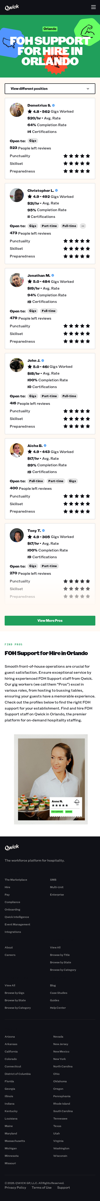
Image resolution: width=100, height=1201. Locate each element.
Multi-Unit (56, 887)
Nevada (58, 1036)
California (11, 1051)
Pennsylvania (61, 1096)
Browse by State (60, 962)
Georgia (10, 1088)
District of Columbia (18, 1074)
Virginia (58, 1141)
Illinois (9, 1096)
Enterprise (57, 894)
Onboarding (12, 909)
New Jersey (60, 1044)
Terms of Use (42, 1187)
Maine (9, 1126)
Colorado (11, 1059)
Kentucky (11, 1111)
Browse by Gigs (14, 993)
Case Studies (58, 993)
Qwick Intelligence (17, 917)
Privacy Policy (15, 1187)
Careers (10, 955)
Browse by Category (63, 969)
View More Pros (50, 620)
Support (63, 1187)
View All (55, 947)
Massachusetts (15, 1141)
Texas (57, 1126)
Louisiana (11, 1118)
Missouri (10, 1163)
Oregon (58, 1088)
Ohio (56, 1074)
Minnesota (12, 1155)
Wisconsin (60, 1155)
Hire (7, 887)
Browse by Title (60, 955)
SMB (53, 879)
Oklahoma (60, 1081)
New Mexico (61, 1051)
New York (59, 1059)
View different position (29, 88)
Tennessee (60, 1118)
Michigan (11, 1148)
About (9, 947)
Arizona (10, 1036)
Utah (56, 1133)
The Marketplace (16, 879)
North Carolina (63, 1066)
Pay (7, 894)
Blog (53, 985)
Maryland (11, 1133)
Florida (9, 1081)
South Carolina (63, 1111)
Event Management (17, 924)
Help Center (58, 1007)
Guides (54, 1000)
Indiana (9, 1103)
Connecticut (13, 1066)
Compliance (12, 902)
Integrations (13, 932)
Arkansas (11, 1044)
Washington (61, 1148)
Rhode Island (61, 1103)
